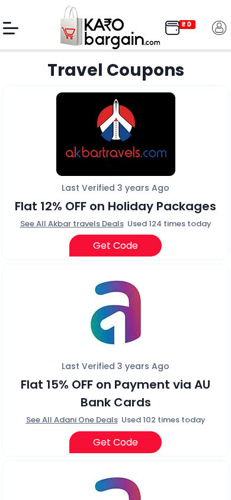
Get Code (115, 245)
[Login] (219, 27)
